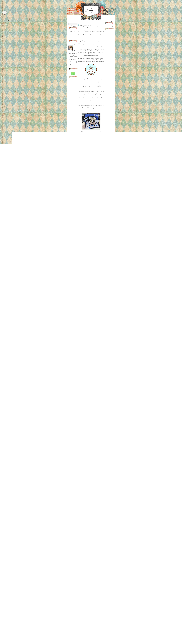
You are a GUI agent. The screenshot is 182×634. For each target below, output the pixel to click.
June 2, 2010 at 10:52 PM (92, 413)
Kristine (91, 365)
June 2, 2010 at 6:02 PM (92, 336)
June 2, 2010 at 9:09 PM (92, 371)
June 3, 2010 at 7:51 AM (92, 451)
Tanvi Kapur (91, 455)
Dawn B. (91, 191)
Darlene (91, 317)
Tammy (91, 474)
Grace (91, 425)
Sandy (91, 567)
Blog (81, 134)
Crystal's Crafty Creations (90, 9)
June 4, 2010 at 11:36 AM (92, 572)
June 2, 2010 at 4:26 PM (92, 324)
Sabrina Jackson (91, 260)
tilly (91, 166)
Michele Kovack (91, 184)
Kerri (91, 482)
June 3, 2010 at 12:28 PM (92, 479)
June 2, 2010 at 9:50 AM (92, 222)
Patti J (91, 234)
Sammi (91, 576)
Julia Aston (91, 444)
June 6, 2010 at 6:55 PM (92, 597)
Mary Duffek (91, 288)
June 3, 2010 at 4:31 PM (92, 507)
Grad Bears (97, 91)
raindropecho (91, 510)
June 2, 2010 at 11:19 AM (92, 248)
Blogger (111, 21)
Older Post (103, 617)
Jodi (91, 327)
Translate (74, 26)
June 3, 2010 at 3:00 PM (92, 488)
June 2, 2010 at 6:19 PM (92, 353)
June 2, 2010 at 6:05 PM (92, 345)
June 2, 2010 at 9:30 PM (92, 382)
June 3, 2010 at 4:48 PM (92, 514)
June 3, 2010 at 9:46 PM (92, 552)
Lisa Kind (91, 348)
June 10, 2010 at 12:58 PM (92, 612)
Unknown (91, 252)
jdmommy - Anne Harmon (91, 297)
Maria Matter (91, 527)
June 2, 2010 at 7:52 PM (92, 362)
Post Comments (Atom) (93, 620)
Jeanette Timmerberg (91, 436)
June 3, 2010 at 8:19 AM (92, 460)
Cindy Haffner (91, 245)
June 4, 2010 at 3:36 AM (92, 564)
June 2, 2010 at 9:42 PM (92, 400)
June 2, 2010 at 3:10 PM (92, 285)
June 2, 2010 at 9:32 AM (92, 215)
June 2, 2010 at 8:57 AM (92, 206)
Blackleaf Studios (82, 40)
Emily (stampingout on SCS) (91, 218)
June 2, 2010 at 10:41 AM (92, 241)
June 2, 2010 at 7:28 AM (92, 188)
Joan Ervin (91, 500)
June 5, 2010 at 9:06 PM (92, 581)
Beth (91, 417)
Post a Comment (91, 615)
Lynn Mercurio (91, 517)
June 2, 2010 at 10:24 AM (92, 231)
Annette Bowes (91, 175)
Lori (91, 555)
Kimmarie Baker (91, 357)
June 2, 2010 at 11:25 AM (92, 257)
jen (91, 279)
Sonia (91, 269)
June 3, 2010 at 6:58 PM (92, 524)
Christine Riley (91, 463)
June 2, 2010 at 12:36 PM (92, 266)
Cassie (91, 200)
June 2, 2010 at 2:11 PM (92, 276)
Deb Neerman (91, 306)
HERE (98, 86)
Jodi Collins (91, 226)
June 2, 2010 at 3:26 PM (92, 294)
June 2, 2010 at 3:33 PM (92, 314)
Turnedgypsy (91, 539)
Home (91, 617)
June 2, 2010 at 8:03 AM (92, 196)
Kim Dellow (91, 491)
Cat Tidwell (91, 339)
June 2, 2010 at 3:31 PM (92, 302)
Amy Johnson (91, 210)
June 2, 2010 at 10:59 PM (92, 422)
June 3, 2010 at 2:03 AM (92, 441)
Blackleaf (92, 49)
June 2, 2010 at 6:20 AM (92, 172)
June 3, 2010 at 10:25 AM (92, 470)
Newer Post (79, 617)
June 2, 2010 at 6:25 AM (92, 180)
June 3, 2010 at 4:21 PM (92, 496)
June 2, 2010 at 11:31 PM (92, 432)
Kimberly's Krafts (91, 386)
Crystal (73, 50)
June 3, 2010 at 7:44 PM (92, 536)
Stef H (91, 404)
